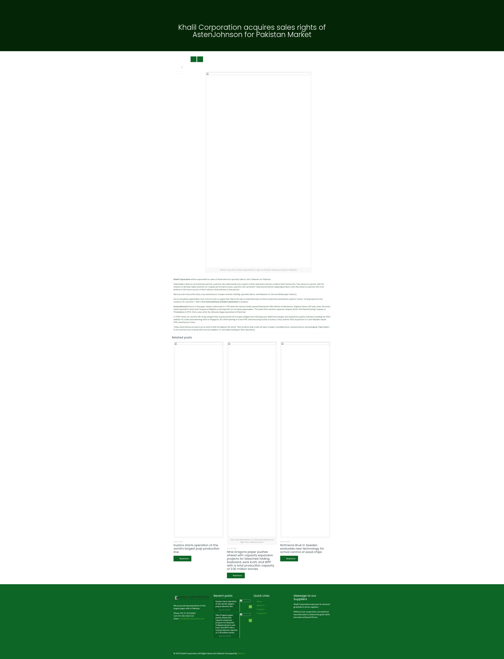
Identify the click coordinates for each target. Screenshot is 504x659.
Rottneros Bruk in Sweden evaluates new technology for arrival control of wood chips (302, 548)
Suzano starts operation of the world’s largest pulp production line (196, 548)
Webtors (241, 653)
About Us (261, 605)
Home (259, 601)
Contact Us (261, 613)
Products (261, 609)
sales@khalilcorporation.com (191, 618)
